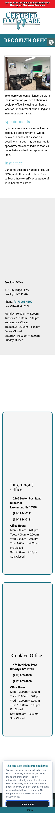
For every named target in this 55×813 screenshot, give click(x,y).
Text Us (29, 809)
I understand (27, 804)
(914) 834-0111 (22, 513)
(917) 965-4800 (23, 301)
